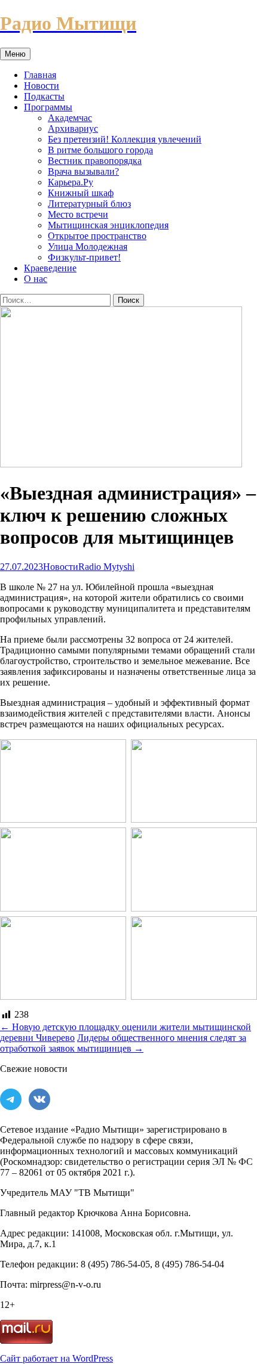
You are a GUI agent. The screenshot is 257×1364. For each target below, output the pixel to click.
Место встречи (78, 214)
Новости (41, 85)
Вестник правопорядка (95, 161)
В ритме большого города (100, 150)
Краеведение (50, 268)
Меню (15, 53)
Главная (40, 75)
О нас (35, 279)
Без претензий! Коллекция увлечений (124, 139)
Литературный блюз (89, 204)
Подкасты (44, 96)
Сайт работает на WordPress (56, 1358)
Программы (48, 107)
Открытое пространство (97, 236)
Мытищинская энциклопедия (108, 225)
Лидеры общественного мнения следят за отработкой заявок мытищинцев (123, 1043)
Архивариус (73, 128)
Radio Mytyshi (106, 567)
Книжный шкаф (81, 193)
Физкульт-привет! (84, 257)
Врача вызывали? (83, 171)
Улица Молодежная (87, 246)
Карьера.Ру (70, 182)
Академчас (70, 118)
